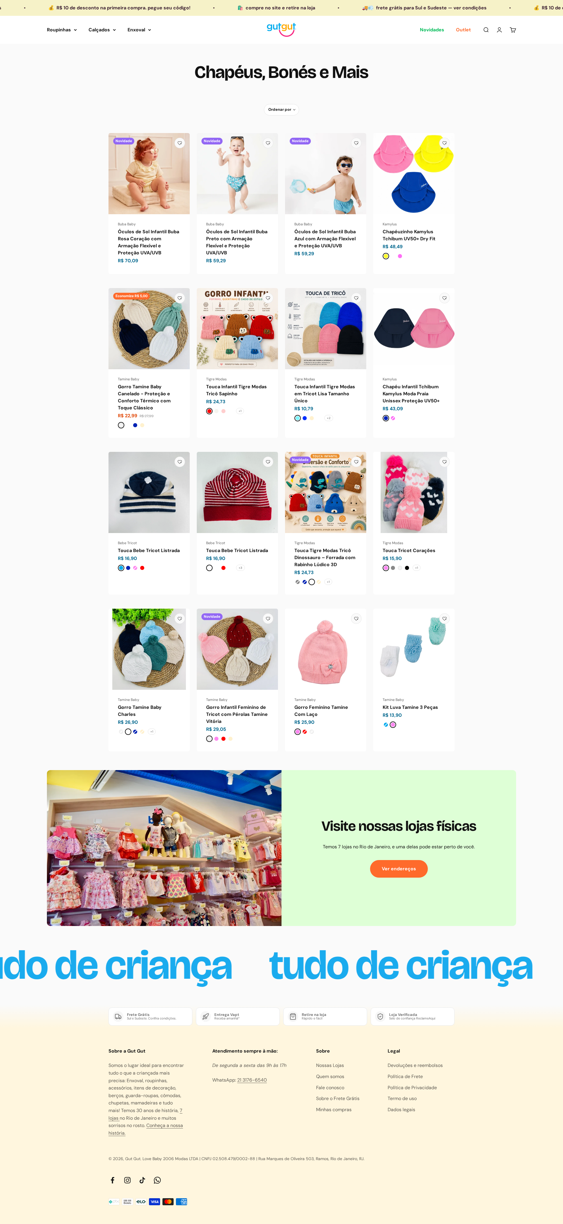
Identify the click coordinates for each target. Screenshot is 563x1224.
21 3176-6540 (252, 1080)
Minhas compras (334, 1109)
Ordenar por (279, 109)
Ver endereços (399, 869)
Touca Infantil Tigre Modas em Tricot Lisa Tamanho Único (324, 394)
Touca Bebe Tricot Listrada (149, 550)
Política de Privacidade (412, 1088)
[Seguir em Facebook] (112, 1180)
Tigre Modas (216, 379)
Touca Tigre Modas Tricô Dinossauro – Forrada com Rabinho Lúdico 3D (324, 557)
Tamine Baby (128, 379)
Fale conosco (330, 1088)
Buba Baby (127, 224)
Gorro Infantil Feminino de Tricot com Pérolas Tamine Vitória (237, 714)
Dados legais (401, 1109)
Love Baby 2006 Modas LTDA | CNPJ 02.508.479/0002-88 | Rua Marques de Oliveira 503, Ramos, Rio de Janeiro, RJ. (253, 1158)
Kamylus (390, 224)
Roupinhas (59, 30)
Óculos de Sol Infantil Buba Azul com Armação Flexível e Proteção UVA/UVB (325, 239)
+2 (328, 418)
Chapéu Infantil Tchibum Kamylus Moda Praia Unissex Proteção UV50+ (411, 394)
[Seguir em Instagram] (127, 1180)
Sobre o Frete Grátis (337, 1098)
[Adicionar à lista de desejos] (179, 143)
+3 (240, 568)
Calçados (99, 30)
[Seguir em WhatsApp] (157, 1180)
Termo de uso (402, 1098)
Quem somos (330, 1076)
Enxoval (136, 30)
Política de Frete (405, 1076)
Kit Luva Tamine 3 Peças (410, 707)
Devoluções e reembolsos (415, 1065)
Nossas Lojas (330, 1065)
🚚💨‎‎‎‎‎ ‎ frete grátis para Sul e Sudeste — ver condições (349, 8)
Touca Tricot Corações (409, 550)
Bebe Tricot (127, 543)
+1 (240, 411)
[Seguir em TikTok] (142, 1180)
